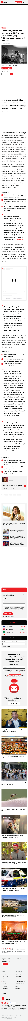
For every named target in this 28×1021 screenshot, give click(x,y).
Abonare (14, 681)
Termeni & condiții (19, 983)
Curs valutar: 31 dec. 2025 (14, 622)
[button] (23, 2)
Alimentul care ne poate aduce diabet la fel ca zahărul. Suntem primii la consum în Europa (14, 202)
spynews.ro (19, 239)
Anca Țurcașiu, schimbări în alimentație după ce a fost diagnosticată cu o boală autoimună (14, 208)
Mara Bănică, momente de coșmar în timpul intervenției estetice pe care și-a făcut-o (14, 462)
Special (4, 993)
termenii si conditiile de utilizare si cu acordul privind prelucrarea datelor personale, (15, 673)
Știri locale (5, 976)
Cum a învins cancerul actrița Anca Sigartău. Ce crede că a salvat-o (13, 360)
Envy (14, 1015)
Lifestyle (5, 983)
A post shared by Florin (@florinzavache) (14, 298)
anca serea (6, 494)
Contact (17, 988)
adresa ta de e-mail (14, 664)
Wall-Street (3, 1015)
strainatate (19, 494)
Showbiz (4, 27)
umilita (11, 494)
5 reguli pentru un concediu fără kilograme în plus (12, 472)
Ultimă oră (5, 974)
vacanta (14, 494)
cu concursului (12, 675)
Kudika (8, 1015)
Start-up (19, 1015)
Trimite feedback (8, 613)
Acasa (2, 948)
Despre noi (18, 976)
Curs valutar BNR (19, 974)
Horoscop (5, 988)
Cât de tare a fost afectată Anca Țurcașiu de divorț (12, 365)
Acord (16, 986)
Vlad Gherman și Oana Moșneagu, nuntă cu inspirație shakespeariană (14, 196)
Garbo (11, 1015)
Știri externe (6, 979)
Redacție (17, 979)
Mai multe (14, 703)
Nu (5, 601)
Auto (4, 991)
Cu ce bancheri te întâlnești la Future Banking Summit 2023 (13, 468)
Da (5, 598)
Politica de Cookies (20, 981)
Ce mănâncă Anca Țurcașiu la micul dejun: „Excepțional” (13, 355)
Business (5, 986)
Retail (16, 1015)
